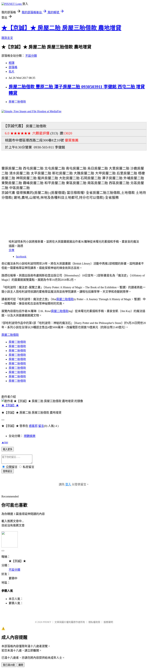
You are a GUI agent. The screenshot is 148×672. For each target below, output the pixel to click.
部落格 (13, 67)
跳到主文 (7, 37)
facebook (21, 256)
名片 (11, 71)
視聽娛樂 (29, 436)
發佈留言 (7, 471)
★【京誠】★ (10, 405)
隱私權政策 (94, 622)
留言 (41, 425)
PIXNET (47, 622)
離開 (20, 665)
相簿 (11, 62)
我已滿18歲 (9, 665)
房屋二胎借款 (17, 101)
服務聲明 (108, 622)
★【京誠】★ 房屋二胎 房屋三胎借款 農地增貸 (61, 28)
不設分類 (31, 55)
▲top (4, 442)
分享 (11, 250)
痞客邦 (33, 425)
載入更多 (7, 449)
